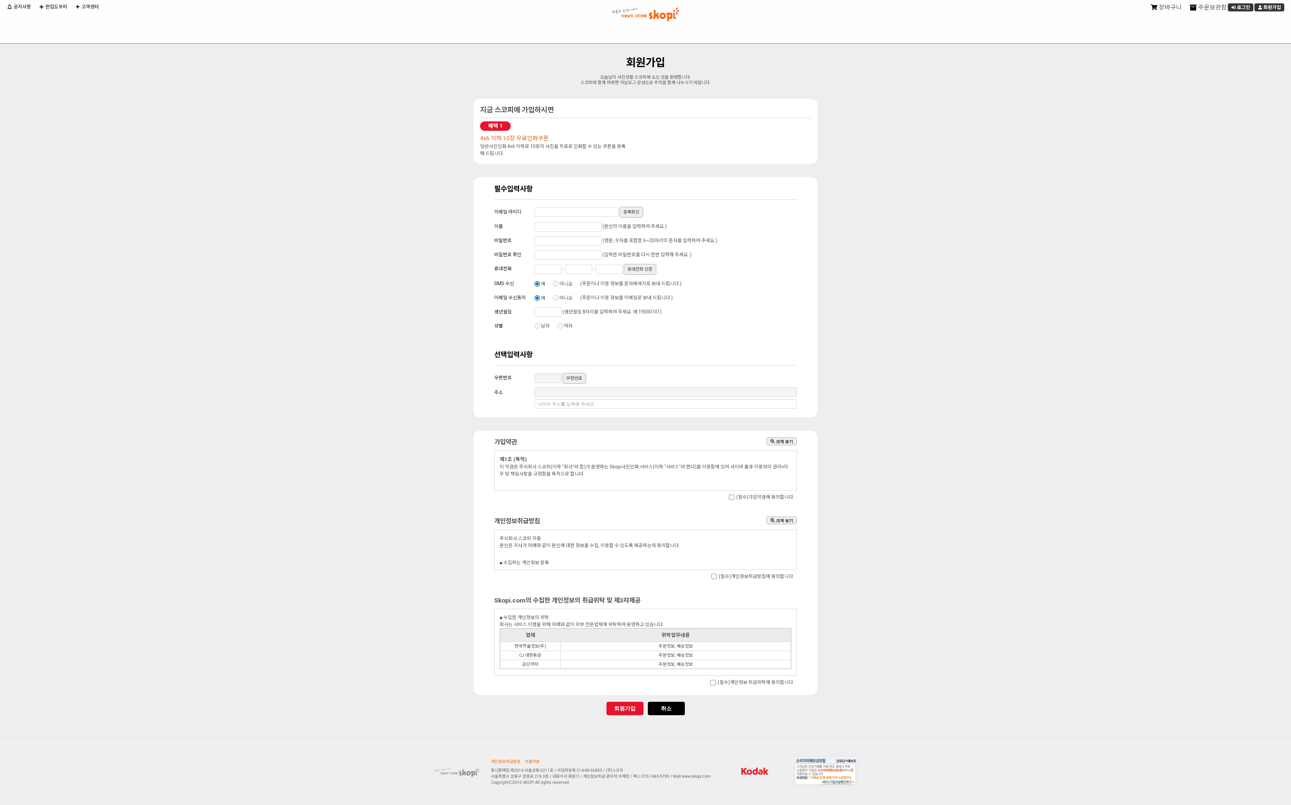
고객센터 (89, 6)
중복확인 (631, 212)
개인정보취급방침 (505, 761)
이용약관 (532, 761)
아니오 (566, 283)
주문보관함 (1212, 7)
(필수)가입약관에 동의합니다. (765, 497)
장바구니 (1170, 7)
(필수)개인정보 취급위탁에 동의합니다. (756, 682)
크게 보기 (784, 441)
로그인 (1243, 7)
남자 (545, 325)
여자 (568, 325)
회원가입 (1271, 7)
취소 (666, 708)
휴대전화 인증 (640, 269)
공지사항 (21, 6)
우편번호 (574, 378)
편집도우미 (55, 6)
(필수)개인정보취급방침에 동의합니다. (756, 576)
